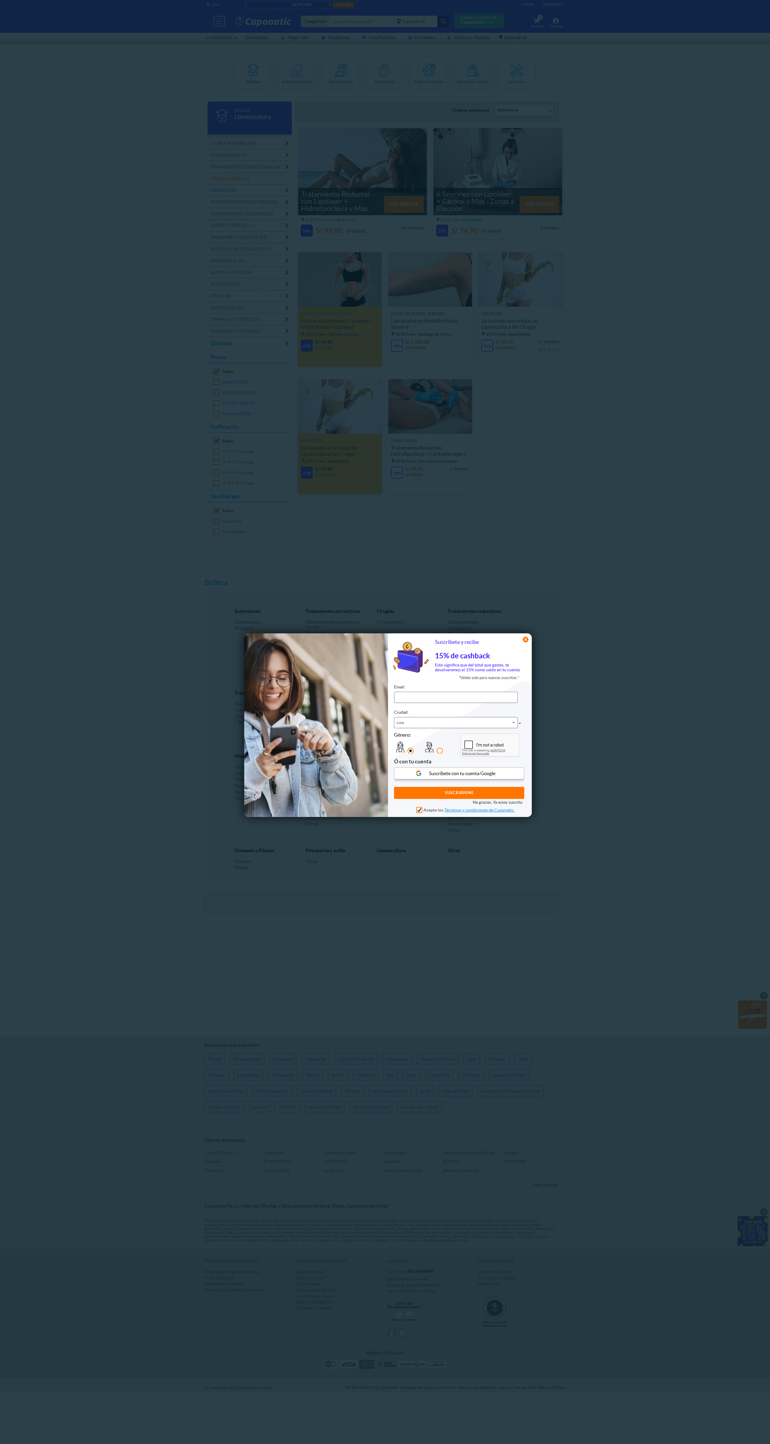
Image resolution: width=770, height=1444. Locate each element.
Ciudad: (401, 712)
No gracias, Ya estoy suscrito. (498, 802)
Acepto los (469, 810)
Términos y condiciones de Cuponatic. (479, 810)
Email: (399, 686)
